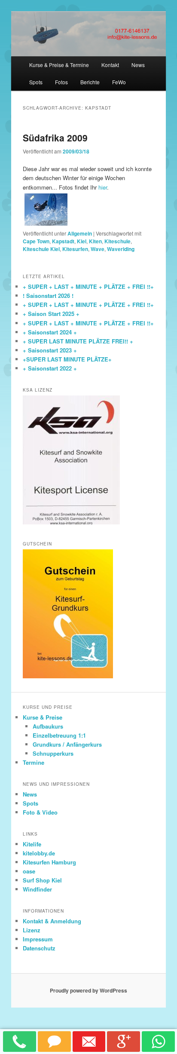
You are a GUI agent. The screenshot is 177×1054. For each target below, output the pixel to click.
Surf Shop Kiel (42, 880)
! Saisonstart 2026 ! (48, 295)
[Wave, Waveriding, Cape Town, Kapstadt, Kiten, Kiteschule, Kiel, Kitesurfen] (46, 209)
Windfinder (37, 889)
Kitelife (32, 844)
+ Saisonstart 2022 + (50, 368)
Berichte (90, 82)
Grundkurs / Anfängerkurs (67, 744)
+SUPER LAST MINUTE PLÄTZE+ (67, 359)
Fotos (61, 82)
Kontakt (110, 64)
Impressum (38, 939)
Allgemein (79, 233)
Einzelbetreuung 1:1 (59, 735)
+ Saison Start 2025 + (51, 313)
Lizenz (31, 930)
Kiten (95, 241)
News (138, 64)
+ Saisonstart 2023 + (50, 350)
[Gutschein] (68, 676)
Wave (97, 249)
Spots (36, 82)
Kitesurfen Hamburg (49, 862)
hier (102, 187)
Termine (33, 762)
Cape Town (36, 241)
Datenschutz (39, 948)
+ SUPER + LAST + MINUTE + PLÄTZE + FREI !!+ (88, 286)
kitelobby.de (39, 853)
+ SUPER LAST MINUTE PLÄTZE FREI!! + (78, 341)
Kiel (81, 241)
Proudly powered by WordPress (88, 990)
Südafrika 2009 (55, 137)
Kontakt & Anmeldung (52, 921)
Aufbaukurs (48, 726)
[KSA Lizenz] (71, 522)
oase (29, 871)
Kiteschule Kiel (41, 249)
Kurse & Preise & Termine (59, 64)
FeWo (119, 82)
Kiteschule (117, 241)
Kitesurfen (75, 249)
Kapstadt (63, 241)
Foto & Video (40, 812)
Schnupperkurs (53, 753)
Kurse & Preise (42, 717)
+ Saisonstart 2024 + (50, 332)
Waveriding (120, 249)
